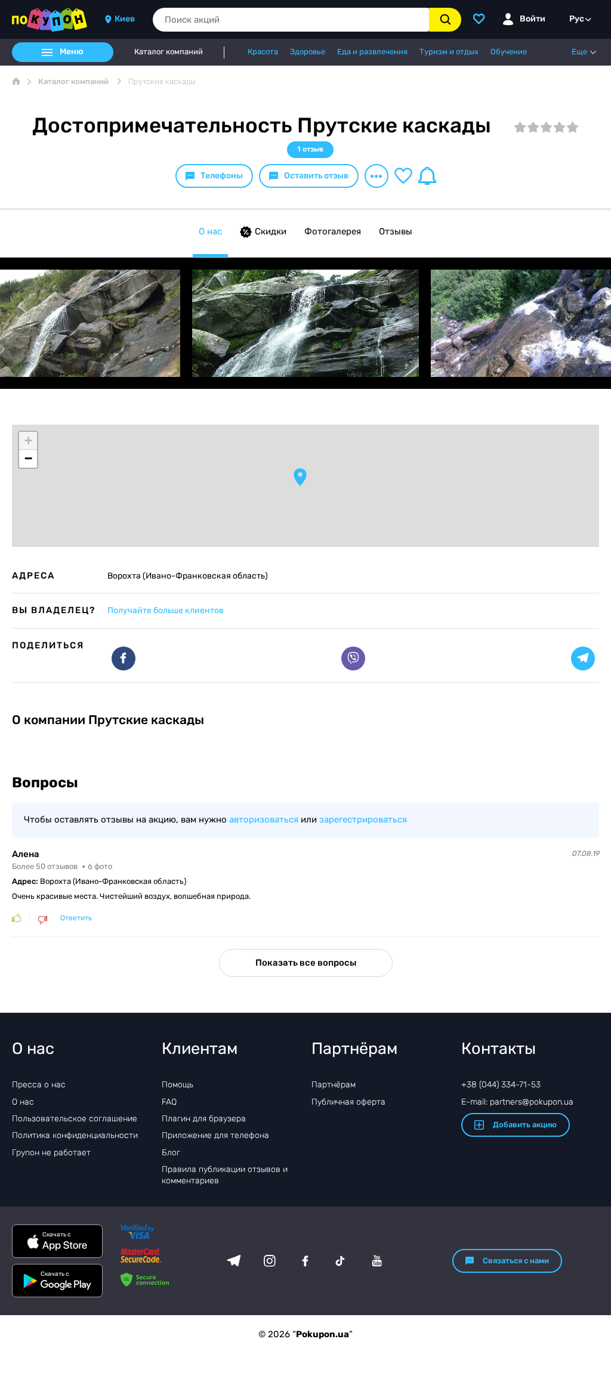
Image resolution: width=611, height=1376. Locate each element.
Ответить (76, 918)
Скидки (270, 231)
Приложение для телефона (215, 1135)
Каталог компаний (168, 52)
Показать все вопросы (305, 962)
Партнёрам (333, 1085)
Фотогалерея (332, 231)
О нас (210, 231)
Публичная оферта (348, 1102)
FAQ (169, 1102)
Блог (171, 1153)
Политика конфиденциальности (75, 1135)
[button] (300, 477)
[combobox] (291, 20)
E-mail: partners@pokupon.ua (517, 1102)
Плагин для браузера (204, 1119)
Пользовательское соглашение (74, 1119)
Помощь (177, 1085)
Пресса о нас (39, 1085)
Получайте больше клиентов (165, 610)
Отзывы (395, 231)
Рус (576, 19)
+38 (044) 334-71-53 (501, 1085)
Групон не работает (51, 1153)
